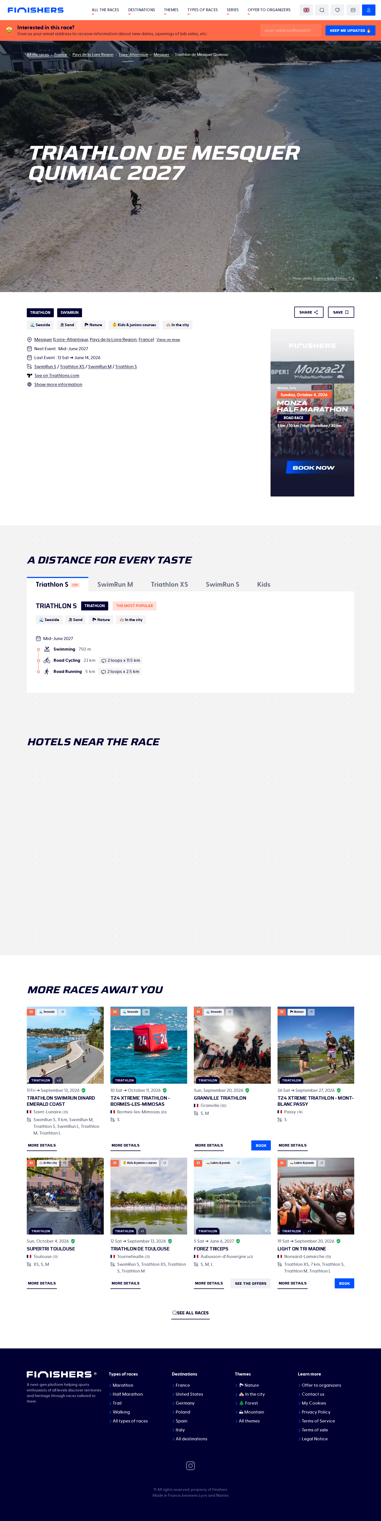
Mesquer (161, 55)
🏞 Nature (249, 1385)
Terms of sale (315, 1430)
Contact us (313, 1394)
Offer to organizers (269, 10)
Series (233, 10)
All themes (249, 1421)
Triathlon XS (72, 366)
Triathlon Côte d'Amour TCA (333, 278)
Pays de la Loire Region (93, 55)
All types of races (130, 1421)
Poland (183, 1412)
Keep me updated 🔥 (350, 30)
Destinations (141, 10)
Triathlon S (126, 366)
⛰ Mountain (251, 1412)
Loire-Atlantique (133, 55)
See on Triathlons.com (57, 375)
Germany (185, 1403)
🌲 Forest (248, 1403)
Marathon (123, 1385)
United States (189, 1394)
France (60, 55)
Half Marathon (128, 1394)
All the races (105, 10)
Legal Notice (315, 1439)
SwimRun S (45, 366)
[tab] (57, 584)
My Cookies (314, 1403)
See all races (193, 1312)
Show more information (58, 384)
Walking (121, 1412)
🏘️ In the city (252, 1394)
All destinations (191, 1439)
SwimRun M (100, 366)
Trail (117, 1403)
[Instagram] (190, 1465)
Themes (171, 10)
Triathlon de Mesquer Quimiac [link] (202, 55)
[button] (57, 584)
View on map (168, 340)
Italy (180, 1430)
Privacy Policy (316, 1412)
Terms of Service (318, 1421)
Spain (181, 1421)
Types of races (202, 10)
